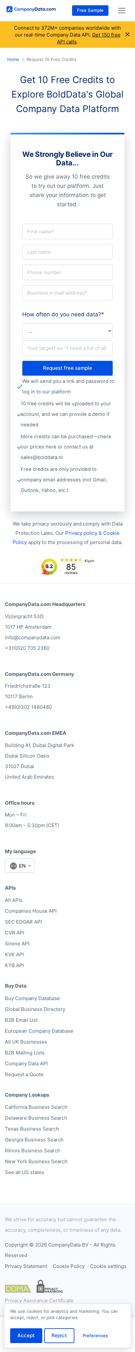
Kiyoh (89, 561)
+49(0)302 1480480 (28, 707)
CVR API (14, 933)
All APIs (14, 900)
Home (13, 59)
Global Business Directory (35, 1009)
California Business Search (36, 1107)
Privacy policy (81, 533)
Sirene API (17, 943)
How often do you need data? (63, 314)
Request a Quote (24, 1074)
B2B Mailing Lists (25, 1053)
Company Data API (26, 1063)
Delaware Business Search (36, 1118)
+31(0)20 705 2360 (27, 648)
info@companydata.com (32, 637)
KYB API (14, 965)
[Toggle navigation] (121, 11)
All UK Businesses (26, 1042)
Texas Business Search (32, 1129)
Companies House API (31, 911)
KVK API (14, 954)
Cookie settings (108, 1266)
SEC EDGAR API (23, 922)
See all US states (24, 1172)
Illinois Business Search (32, 1150)
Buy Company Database (32, 998)
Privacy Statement (26, 1266)
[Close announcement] (127, 34)
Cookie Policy (69, 1266)
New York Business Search (36, 1161)
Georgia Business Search (34, 1139)
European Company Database (39, 1031)
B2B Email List (21, 1020)
